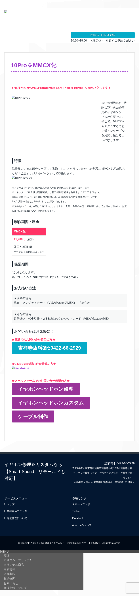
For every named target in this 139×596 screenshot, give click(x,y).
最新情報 (9, 569)
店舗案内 (9, 574)
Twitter (76, 511)
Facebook (78, 518)
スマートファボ (81, 504)
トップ (10, 504)
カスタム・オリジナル (18, 560)
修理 (6, 555)
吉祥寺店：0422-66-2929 (102, 35)
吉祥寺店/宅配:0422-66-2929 (49, 348)
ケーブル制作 (33, 416)
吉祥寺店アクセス (17, 511)
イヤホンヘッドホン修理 (45, 389)
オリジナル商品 (14, 564)
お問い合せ (11, 583)
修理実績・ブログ (15, 587)
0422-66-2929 (126, 463)
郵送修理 (9, 578)
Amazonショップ (82, 525)
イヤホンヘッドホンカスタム (51, 402)
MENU (4, 551)
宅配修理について (17, 518)
